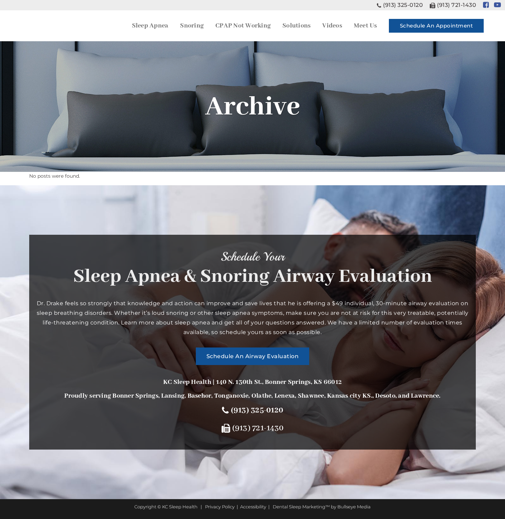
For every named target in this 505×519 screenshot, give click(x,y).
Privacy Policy (220, 506)
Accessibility (253, 506)
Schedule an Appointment (436, 25)
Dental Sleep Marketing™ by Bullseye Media (322, 506)
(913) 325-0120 (403, 5)
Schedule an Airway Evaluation (252, 356)
